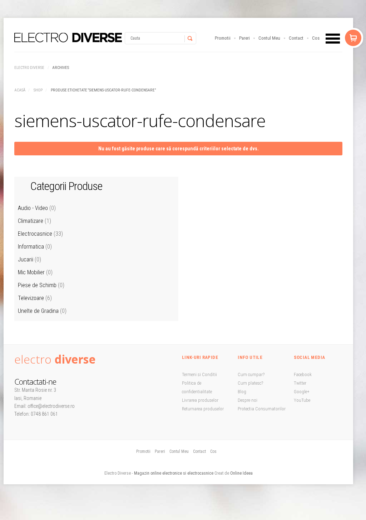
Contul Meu (269, 38)
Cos (316, 38)
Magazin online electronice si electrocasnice (173, 473)
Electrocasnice (35, 233)
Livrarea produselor (200, 400)
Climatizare (30, 221)
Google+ (302, 391)
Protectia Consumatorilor (262, 408)
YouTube (302, 400)
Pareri (244, 38)
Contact (296, 38)
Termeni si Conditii (199, 374)
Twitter (300, 383)
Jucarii (25, 259)
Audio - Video (33, 208)
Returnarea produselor (203, 408)
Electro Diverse (29, 67)
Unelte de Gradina (38, 311)
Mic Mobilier (31, 272)
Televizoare (31, 298)
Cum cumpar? (251, 374)
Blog (242, 391)
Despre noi (247, 400)
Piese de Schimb (37, 285)
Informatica (31, 246)
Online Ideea (241, 473)
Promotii (223, 38)
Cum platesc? (250, 383)
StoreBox (68, 37)
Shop (38, 90)
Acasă (19, 90)
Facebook (303, 374)
